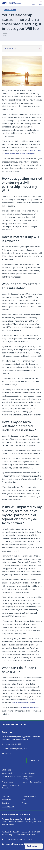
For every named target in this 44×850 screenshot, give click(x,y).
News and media (10, 9)
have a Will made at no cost (23, 703)
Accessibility (6, 800)
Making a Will (7, 773)
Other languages (8, 806)
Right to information (29, 796)
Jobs (23, 800)
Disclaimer (6, 803)
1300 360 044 (13, 744)
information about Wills (29, 707)
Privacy (24, 803)
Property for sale (8, 782)
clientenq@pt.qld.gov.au (16, 749)
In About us (10, 48)
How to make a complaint (31, 782)
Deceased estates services (12, 776)
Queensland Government (13, 844)
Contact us (34, 760)
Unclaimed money (28, 773)
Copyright (5, 796)
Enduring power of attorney (29, 777)
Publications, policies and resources (11, 786)
